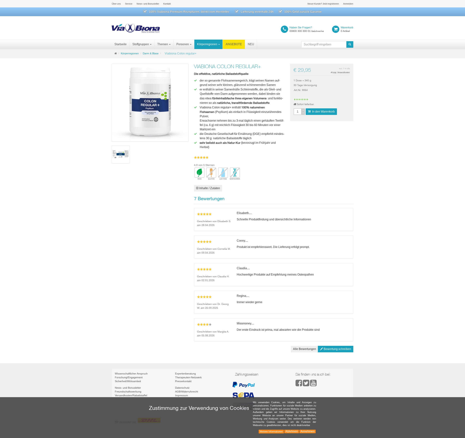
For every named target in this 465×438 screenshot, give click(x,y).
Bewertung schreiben (337, 349)
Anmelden (348, 4)
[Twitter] (306, 384)
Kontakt (167, 4)
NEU (251, 44)
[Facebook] (299, 384)
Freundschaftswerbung (128, 391)
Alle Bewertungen (304, 349)
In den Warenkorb (323, 111)
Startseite (120, 44)
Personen (183, 44)
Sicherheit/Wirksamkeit (128, 381)
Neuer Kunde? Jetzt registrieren (323, 4)
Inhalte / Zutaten (209, 188)
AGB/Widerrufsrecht (186, 391)
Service (128, 4)
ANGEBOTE (234, 44)
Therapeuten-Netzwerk (188, 377)
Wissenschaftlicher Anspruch (131, 373)
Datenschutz (182, 387)
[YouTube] (313, 384)
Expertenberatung (185, 373)
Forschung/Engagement (129, 377)
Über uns (116, 4)
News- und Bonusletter (148, 4)
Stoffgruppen (141, 44)
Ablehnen (291, 431)
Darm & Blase (151, 53)
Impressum (181, 395)
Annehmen (307, 431)
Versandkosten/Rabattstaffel (131, 395)
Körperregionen (207, 44)
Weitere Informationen (271, 431)
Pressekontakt (183, 381)
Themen (163, 44)
